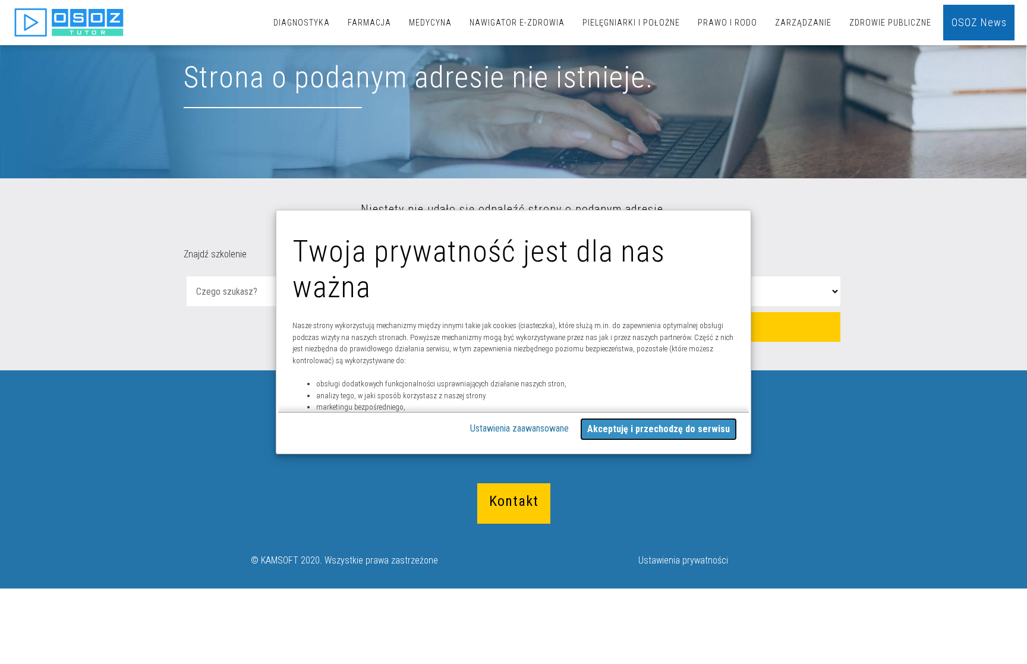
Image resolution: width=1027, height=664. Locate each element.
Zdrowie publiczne (890, 22)
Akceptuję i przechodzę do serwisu (658, 429)
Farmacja (369, 22)
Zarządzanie (803, 22)
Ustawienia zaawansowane (519, 428)
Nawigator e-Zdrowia (517, 22)
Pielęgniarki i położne (631, 22)
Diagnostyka (301, 22)
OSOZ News (979, 22)
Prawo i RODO (727, 22)
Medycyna (430, 22)
